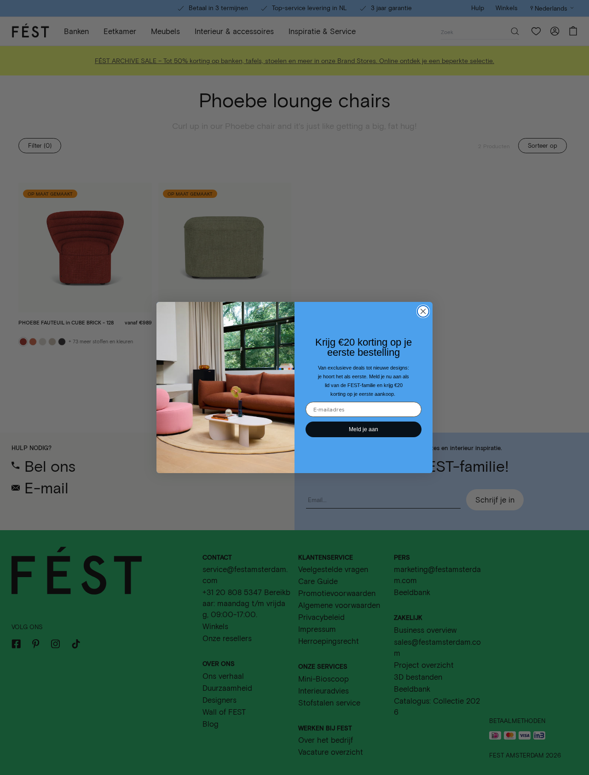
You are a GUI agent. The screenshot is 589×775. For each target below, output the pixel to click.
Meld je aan (363, 429)
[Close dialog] (423, 311)
